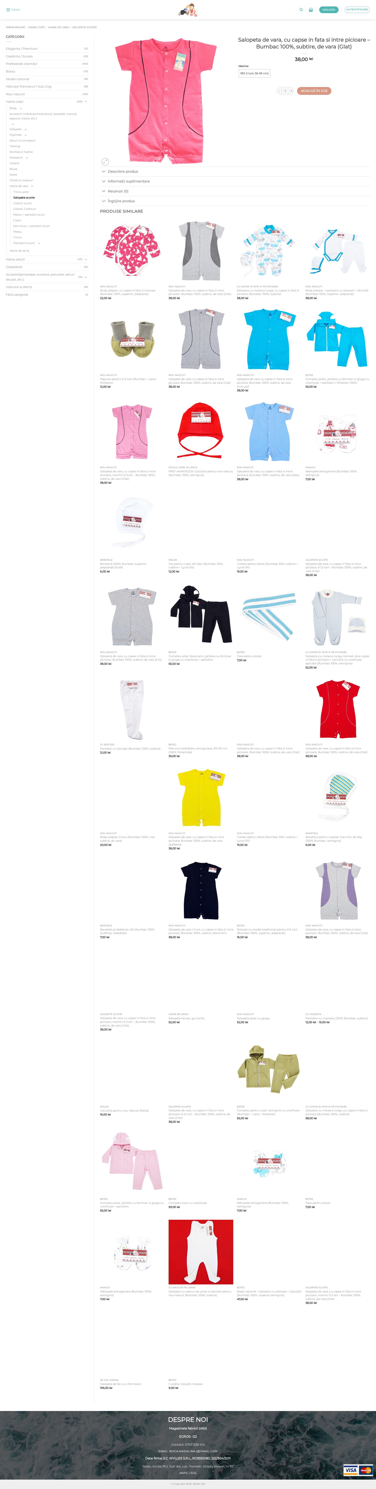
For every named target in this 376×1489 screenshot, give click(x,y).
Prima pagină (15, 27)
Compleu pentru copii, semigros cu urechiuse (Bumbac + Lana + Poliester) (268, 1112)
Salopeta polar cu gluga (253, 1018)
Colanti (14, 163)
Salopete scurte (84, 27)
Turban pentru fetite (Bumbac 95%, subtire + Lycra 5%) (267, 565)
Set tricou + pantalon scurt (31, 226)
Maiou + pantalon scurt (29, 214)
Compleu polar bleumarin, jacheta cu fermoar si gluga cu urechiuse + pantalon (200, 658)
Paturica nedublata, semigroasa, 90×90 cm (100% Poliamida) (198, 750)
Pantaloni (16, 157)
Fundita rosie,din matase (185, 1384)
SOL (194, 1473)
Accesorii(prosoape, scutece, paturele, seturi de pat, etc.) (40, 277)
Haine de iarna (19, 250)
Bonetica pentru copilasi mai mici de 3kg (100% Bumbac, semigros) (334, 838)
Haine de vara (58, 27)
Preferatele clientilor (21, 64)
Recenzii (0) (118, 191)
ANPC (183, 1473)
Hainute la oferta (19, 287)
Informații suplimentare (129, 181)
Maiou (17, 231)
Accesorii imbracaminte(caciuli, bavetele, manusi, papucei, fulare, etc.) (43, 116)
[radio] (254, 73)
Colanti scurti (22, 203)
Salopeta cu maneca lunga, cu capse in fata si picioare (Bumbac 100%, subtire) (268, 292)
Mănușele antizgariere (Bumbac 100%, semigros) (331, 473)
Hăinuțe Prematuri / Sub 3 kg (29, 86)
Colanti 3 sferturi (24, 209)
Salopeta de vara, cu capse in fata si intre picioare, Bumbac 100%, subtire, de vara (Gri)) (131, 658)
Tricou (17, 237)
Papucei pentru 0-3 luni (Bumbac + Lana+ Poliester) (128, 380)
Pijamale (16, 135)
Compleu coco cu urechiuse (188, 1203)
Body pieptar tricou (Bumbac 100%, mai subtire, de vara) (127, 838)
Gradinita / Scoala (19, 56)
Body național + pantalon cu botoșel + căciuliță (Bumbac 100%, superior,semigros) (269, 1293)
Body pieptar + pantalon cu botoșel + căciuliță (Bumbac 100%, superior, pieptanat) (337, 292)
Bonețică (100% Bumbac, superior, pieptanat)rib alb (123, 565)
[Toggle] (85, 101)
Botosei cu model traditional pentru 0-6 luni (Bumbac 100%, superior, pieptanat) (267, 931)
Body (13, 108)
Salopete (16, 129)
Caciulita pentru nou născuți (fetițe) (124, 1110)
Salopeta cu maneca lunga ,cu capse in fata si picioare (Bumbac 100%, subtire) (337, 1112)
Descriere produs (123, 171)
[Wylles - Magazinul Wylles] (188, 10)
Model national (17, 79)
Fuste (17, 220)
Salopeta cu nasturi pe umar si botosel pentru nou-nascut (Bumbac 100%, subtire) (200, 1293)
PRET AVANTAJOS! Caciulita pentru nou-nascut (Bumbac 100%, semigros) (201, 473)
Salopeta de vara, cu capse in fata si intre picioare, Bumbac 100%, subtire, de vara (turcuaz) (264, 382)
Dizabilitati (14, 267)
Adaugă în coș (314, 91)
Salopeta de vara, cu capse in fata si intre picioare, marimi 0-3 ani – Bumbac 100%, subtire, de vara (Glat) (127, 475)
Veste (13, 174)
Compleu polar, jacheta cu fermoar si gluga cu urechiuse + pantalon (132, 1204)
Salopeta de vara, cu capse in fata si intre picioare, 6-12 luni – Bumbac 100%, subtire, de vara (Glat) (336, 567)
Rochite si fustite (21, 152)
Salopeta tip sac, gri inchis (186, 1018)
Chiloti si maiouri (21, 180)
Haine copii (36, 27)
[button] (13, 10)
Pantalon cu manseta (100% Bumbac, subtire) (337, 1018)
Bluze (13, 169)
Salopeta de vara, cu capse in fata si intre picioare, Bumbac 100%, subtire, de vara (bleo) (268, 473)
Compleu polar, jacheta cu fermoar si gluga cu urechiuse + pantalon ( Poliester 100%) (337, 380)
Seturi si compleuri (23, 140)
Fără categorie (17, 295)
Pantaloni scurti (24, 243)
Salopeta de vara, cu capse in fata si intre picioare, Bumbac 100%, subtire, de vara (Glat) (200, 380)
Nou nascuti (15, 94)
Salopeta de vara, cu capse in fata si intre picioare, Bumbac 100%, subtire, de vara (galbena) (196, 840)
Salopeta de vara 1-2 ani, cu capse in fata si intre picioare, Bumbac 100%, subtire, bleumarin (201, 931)
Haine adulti (15, 259)
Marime (244, 66)
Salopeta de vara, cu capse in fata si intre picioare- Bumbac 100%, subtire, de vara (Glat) (200, 292)
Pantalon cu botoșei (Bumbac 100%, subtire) (130, 748)
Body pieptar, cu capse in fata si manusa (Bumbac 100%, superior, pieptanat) (127, 292)
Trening (15, 146)
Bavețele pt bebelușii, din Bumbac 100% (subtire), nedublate (127, 931)
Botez (10, 71)
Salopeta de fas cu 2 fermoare (120, 1384)
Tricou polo (21, 192)
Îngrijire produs (121, 201)
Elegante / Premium (22, 49)
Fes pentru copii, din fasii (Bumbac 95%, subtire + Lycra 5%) (196, 565)
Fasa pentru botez (249, 656)
